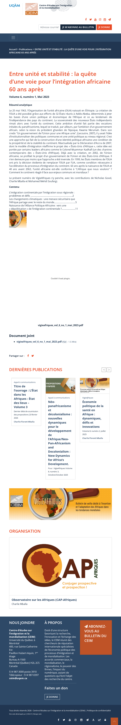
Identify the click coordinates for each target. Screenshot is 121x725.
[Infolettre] (109, 19)
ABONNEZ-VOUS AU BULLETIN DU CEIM (95, 633)
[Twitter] (90, 19)
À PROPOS (53, 622)
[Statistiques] (99, 720)
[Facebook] (86, 19)
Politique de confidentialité (99, 710)
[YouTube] (95, 19)
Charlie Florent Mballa (24, 421)
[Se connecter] (105, 720)
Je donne (52, 697)
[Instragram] (76, 720)
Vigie (87, 397)
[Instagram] (100, 19)
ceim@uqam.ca (18, 678)
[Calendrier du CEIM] (105, 19)
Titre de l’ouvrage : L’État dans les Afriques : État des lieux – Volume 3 (26, 396)
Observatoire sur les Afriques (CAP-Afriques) (44, 600)
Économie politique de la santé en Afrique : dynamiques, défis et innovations (92, 414)
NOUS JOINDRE (22, 622)
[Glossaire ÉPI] (93, 720)
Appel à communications (25, 382)
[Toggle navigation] (13, 38)
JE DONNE (104, 27)
